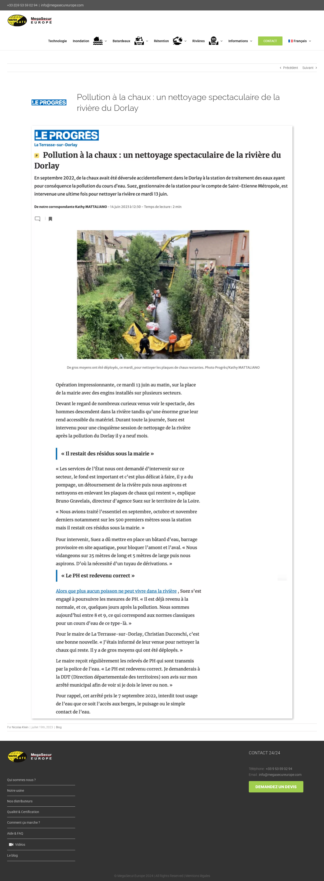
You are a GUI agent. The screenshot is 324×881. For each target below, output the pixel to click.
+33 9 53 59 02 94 (279, 769)
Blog (59, 727)
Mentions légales (197, 876)
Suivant (308, 68)
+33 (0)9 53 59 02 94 (22, 5)
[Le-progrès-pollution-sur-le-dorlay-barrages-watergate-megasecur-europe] (162, 127)
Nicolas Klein (20, 727)
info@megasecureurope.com (62, 5)
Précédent (290, 68)
